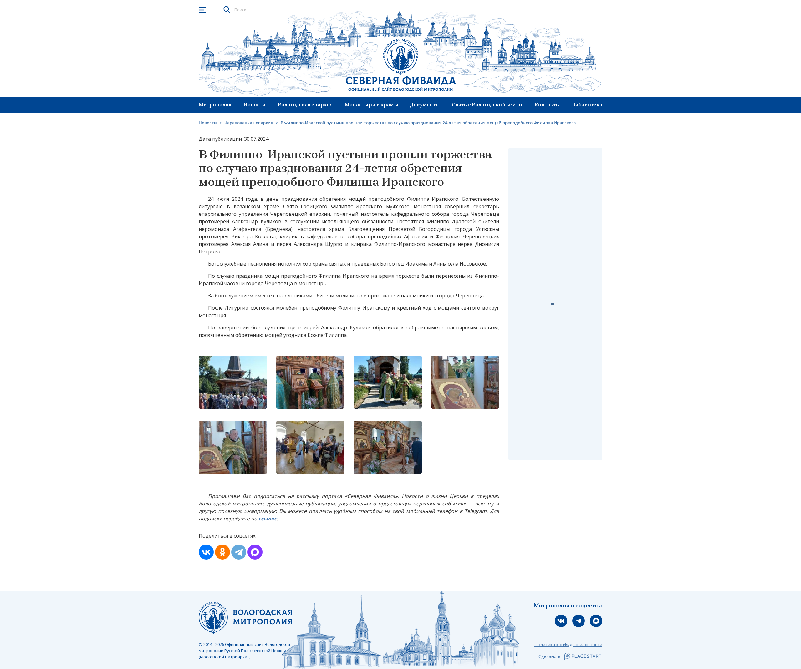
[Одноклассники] (222, 552)
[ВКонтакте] (206, 552)
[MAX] (255, 552)
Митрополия (215, 105)
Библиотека (587, 105)
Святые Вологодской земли (487, 105)
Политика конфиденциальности (568, 644)
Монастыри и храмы (371, 105)
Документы (425, 105)
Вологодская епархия (305, 105)
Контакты (547, 105)
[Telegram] (238, 552)
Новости (254, 105)
